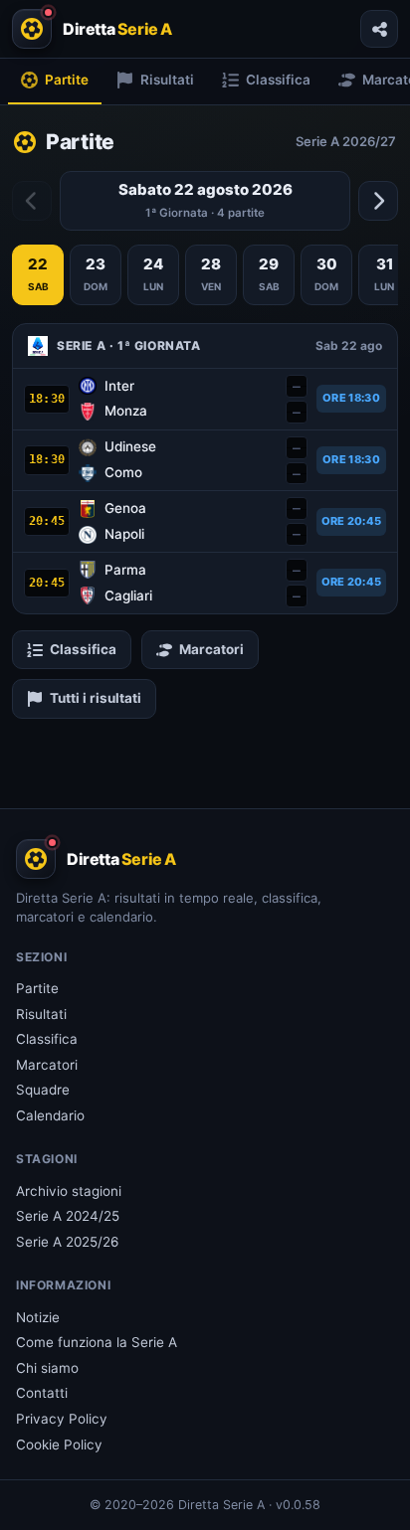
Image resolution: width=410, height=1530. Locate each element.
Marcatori (211, 649)
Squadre (43, 1090)
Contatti (42, 1393)
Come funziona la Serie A (96, 1342)
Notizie (38, 1317)
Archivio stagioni (68, 1191)
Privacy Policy (61, 1419)
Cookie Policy (59, 1444)
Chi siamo (47, 1368)
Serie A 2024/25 (67, 1216)
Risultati (41, 1014)
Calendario (50, 1115)
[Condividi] (379, 29)
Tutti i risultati (95, 698)
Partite (37, 988)
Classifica (83, 649)
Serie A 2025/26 (67, 1242)
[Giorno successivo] (378, 201)
